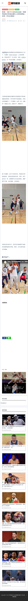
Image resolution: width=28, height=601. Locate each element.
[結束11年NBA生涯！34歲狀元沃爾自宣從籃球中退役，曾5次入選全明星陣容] (13, 458)
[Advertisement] (14, 37)
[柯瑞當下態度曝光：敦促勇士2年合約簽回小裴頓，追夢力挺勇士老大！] (13, 478)
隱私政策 (14, 596)
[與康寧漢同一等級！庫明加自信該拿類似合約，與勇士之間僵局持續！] (13, 556)
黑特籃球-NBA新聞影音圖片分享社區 (17, 595)
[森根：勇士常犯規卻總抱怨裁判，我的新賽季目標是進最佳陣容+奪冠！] (13, 536)
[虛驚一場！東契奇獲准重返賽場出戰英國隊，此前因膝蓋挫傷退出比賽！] (13, 517)
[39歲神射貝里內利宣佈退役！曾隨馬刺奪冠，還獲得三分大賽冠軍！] (13, 497)
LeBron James (11, 9)
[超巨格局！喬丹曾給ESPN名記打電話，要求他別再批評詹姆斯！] (13, 575)
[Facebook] (4, 338)
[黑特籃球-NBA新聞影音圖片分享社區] (14, 3)
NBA (5, 20)
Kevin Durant (5, 9)
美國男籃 (17, 9)
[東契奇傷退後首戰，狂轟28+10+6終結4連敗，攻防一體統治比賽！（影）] (13, 439)
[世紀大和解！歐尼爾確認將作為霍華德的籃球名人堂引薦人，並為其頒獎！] (13, 419)
